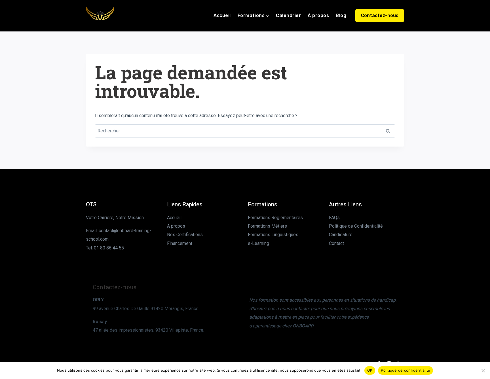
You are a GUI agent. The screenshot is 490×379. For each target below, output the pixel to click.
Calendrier (288, 15)
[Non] (483, 370)
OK (370, 370)
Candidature (340, 234)
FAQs (334, 217)
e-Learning (258, 243)
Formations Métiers (267, 226)
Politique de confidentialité (405, 370)
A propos (176, 226)
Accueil (222, 15)
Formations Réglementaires (275, 217)
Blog (341, 15)
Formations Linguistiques (273, 234)
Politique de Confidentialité (356, 226)
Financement (179, 243)
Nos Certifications (185, 234)
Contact (336, 243)
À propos (318, 15)
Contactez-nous (379, 15)
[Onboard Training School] (100, 16)
